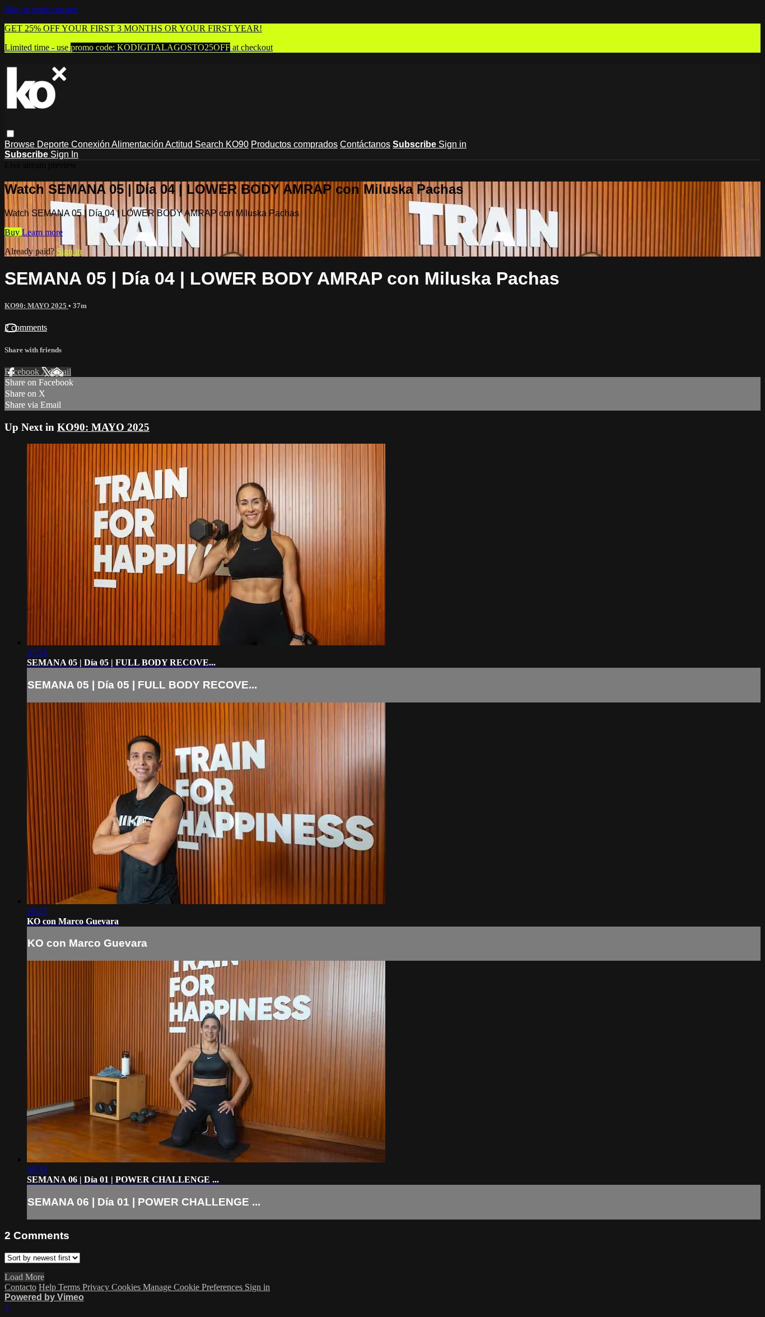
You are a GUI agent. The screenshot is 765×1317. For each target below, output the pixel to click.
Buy (13, 232)
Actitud (180, 144)
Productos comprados (294, 144)
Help (48, 1287)
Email (60, 371)
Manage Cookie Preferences (194, 1287)
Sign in (453, 144)
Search (210, 144)
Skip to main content (40, 9)
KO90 (237, 144)
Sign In (64, 154)
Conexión (91, 144)
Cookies (127, 1287)
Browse (20, 144)
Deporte (54, 144)
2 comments (25, 327)
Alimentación (138, 144)
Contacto (20, 1287)
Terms (70, 1287)
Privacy (96, 1287)
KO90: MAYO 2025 (36, 305)
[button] (10, 133)
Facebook (22, 371)
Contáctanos (365, 144)
